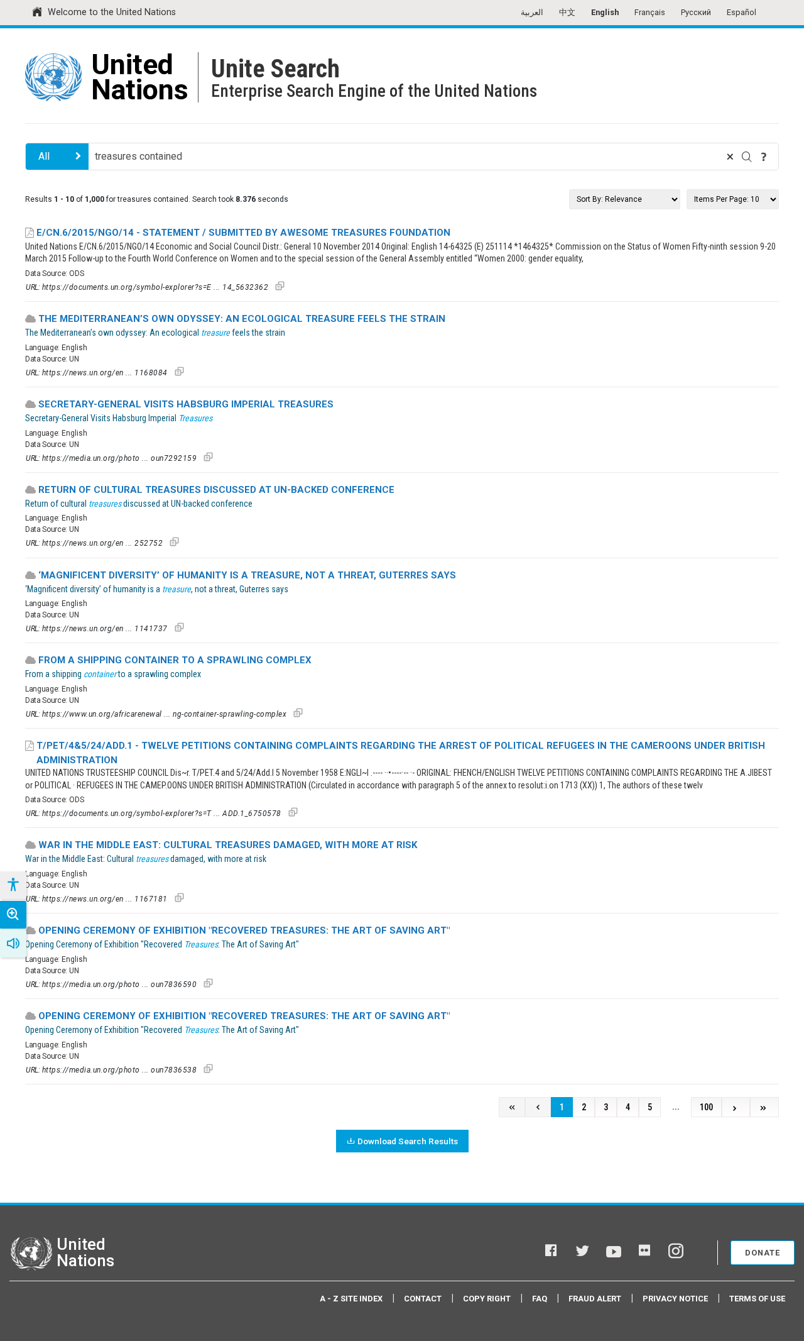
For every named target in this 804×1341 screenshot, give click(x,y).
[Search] (747, 156)
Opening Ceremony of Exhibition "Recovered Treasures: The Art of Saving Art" (244, 930)
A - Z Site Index (351, 1298)
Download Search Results (407, 1141)
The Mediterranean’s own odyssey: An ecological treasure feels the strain (241, 318)
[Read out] (13, 943)
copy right (487, 1298)
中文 (567, 12)
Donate (762, 1252)
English (605, 12)
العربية (532, 12)
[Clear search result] (730, 156)
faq (539, 1298)
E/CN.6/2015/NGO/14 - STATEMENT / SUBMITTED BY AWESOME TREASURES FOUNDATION (243, 232)
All (44, 156)
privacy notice (675, 1298)
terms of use (757, 1298)
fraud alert (594, 1298)
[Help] (764, 156)
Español (741, 12)
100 (706, 1107)
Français (649, 12)
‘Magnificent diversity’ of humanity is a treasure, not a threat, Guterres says (247, 575)
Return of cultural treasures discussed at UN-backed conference (216, 489)
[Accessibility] (12, 885)
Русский (696, 12)
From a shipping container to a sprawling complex (175, 660)
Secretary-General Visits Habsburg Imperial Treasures (186, 404)
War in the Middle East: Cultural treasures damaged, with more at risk (227, 845)
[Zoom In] (13, 915)
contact (423, 1298)
